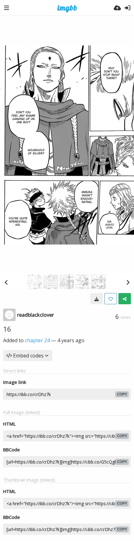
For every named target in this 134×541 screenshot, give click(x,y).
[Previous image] (6, 282)
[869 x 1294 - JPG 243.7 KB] (96, 298)
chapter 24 (37, 340)
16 (7, 328)
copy (122, 394)
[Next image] (128, 282)
